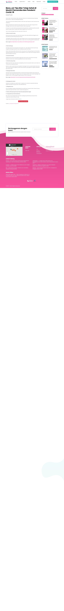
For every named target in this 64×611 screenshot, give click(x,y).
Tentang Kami (39, 153)
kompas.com (16, 103)
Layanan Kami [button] (22, 1)
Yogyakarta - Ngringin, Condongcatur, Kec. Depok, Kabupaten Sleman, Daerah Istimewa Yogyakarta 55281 (44, 165)
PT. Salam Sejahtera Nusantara (14, 186)
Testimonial (38, 1)
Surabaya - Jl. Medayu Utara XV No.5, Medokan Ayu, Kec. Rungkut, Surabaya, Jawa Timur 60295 (18, 165)
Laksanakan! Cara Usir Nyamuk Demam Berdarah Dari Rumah (22, 77)
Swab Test (27, 150)
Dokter (29, 1)
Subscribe (52, 129)
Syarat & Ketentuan (38, 151)
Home (16, 1)
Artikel (44, 1)
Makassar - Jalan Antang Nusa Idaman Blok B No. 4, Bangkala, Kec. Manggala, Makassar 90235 (45, 168)
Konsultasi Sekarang (52, 1)
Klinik (33, 1)
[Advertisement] (32, 113)
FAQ (37, 149)
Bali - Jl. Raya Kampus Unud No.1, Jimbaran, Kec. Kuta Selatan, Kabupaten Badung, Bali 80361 (17, 168)
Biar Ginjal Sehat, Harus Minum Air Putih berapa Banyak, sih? (22, 41)
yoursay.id (11, 103)
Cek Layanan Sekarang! (23, 101)
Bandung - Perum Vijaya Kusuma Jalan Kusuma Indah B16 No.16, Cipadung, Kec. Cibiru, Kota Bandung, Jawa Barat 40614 (17, 161)
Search (55, 8)
